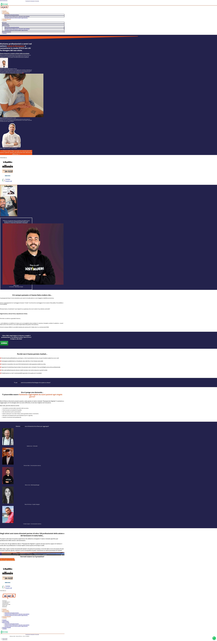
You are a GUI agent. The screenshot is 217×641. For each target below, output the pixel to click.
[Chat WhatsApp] (214, 638)
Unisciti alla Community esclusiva (12, 14)
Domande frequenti (6, 19)
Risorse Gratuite (5, 13)
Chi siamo (4, 11)
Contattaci (4, 20)
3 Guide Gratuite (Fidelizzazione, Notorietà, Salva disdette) (17, 16)
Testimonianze (5, 12)
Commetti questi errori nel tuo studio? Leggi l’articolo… (16, 17)
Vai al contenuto (3, 0)
